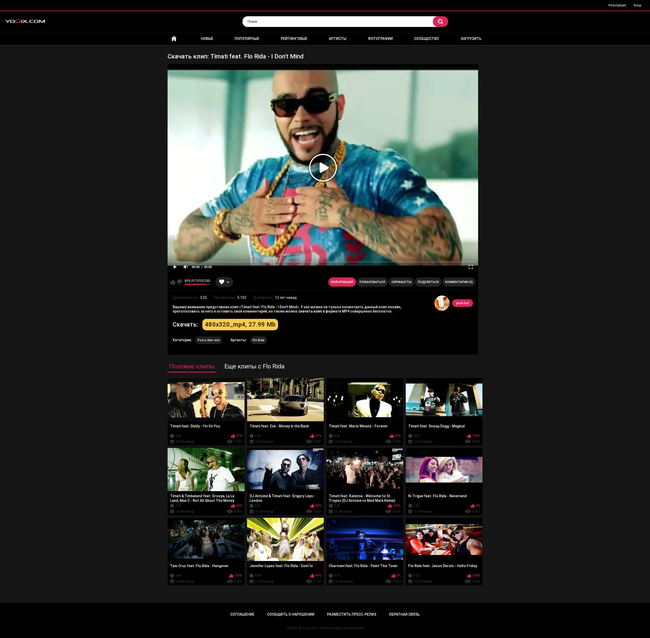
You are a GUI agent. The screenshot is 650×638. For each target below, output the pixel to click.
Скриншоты (401, 282)
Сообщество (426, 39)
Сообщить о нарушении (290, 614)
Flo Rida (258, 340)
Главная (174, 38)
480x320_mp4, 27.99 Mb (240, 324)
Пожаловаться (372, 282)
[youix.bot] (442, 303)
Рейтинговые (294, 39)
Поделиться (428, 282)
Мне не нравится (179, 282)
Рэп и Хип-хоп (209, 340)
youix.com (310, 628)
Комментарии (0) (459, 282)
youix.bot (462, 303)
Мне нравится (172, 282)
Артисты (337, 39)
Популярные (247, 39)
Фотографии (380, 39)
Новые (207, 39)
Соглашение (242, 614)
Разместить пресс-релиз (351, 614)
